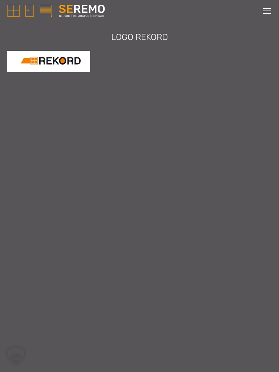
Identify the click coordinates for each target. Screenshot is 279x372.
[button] (16, 356)
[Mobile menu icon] (267, 11)
